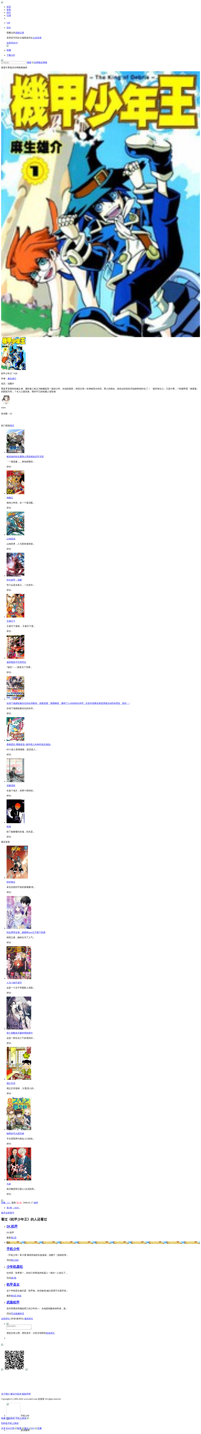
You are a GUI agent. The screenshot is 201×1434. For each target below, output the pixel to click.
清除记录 (19, 33)
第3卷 (13, 1278)
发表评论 (50, 1333)
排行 (9, 12)
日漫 (9, 15)
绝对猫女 (11, 882)
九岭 (9, 1184)
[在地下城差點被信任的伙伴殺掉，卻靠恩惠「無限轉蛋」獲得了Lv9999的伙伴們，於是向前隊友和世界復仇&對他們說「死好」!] (15, 699)
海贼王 (10, 498)
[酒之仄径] (19, 1079)
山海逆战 (11, 539)
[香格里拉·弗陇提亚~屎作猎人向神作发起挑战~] (15, 740)
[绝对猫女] (17, 878)
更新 (9, 9)
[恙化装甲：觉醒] (15, 576)
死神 (9, 826)
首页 (9, 7)
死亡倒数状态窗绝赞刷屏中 (20, 1033)
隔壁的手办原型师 (15, 1133)
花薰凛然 (11, 785)
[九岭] (19, 1179)
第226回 (15, 1260)
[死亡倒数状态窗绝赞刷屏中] (19, 1029)
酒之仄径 (11, 1083)
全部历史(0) (12, 43)
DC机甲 (12, 1226)
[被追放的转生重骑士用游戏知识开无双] (15, 452)
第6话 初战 (16, 1296)
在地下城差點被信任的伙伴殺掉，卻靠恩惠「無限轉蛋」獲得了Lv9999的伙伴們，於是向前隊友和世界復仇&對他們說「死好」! (68, 703)
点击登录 (37, 38)
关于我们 (5, 1394)
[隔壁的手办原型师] (19, 1129)
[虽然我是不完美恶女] (15, 658)
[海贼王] (15, 493)
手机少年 (13, 1249)
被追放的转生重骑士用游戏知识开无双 (25, 456)
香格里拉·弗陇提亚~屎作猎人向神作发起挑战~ (29, 744)
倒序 (36, 1203)
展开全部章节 (7, 1213)
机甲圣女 (13, 1284)
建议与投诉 (15, 1394)
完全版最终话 (17, 1313)
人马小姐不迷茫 (14, 982)
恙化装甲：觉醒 (14, 580)
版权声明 (26, 1394)
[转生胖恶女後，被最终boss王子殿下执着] (19, 928)
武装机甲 (13, 1302)
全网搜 (44, 62)
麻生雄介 (12, 378)
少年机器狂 (15, 1266)
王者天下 (11, 621)
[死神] (15, 822)
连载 (6, 1203)
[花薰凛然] (15, 781)
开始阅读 (10, 1418)
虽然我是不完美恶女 (16, 662)
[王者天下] (15, 617)
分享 (3, 1428)
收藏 (3, 1418)
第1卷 (19, 1203)
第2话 (13, 1237)
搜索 (29, 62)
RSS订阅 (10, 1428)
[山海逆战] (15, 534)
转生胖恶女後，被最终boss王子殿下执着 (26, 932)
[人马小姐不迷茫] (19, 978)
